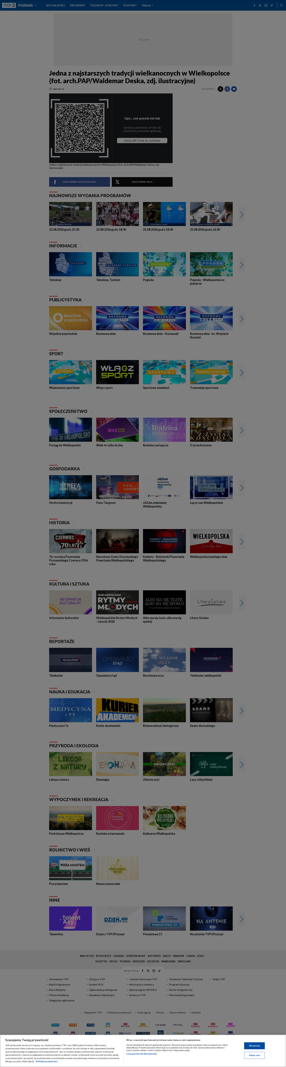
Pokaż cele (254, 1055)
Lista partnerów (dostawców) (141, 1053)
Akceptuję (254, 1045)
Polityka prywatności (47, 1061)
